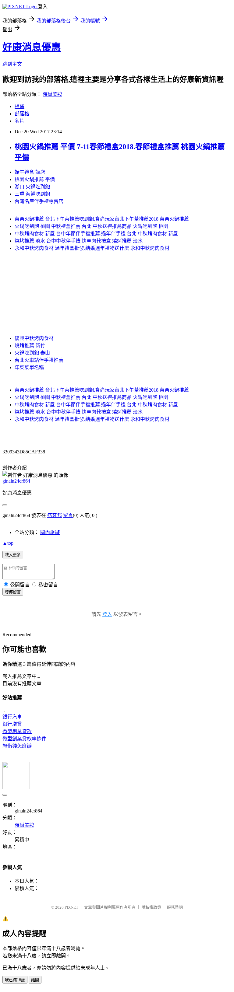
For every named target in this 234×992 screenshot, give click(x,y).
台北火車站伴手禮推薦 (39, 360)
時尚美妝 (52, 94)
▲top (7, 543)
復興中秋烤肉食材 (34, 338)
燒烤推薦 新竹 (30, 345)
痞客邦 (54, 515)
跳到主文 (12, 64)
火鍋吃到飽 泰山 (32, 352)
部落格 (22, 113)
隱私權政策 (151, 907)
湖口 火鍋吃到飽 (32, 186)
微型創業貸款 (17, 731)
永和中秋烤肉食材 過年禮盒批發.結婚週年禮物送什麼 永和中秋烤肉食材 (92, 248)
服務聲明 (175, 907)
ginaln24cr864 (16, 481)
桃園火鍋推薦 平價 (35, 179)
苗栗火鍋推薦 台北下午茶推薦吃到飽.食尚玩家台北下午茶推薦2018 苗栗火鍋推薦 (102, 219)
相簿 (19, 106)
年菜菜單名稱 (29, 367)
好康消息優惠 (31, 47)
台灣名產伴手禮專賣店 (39, 201)
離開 (35, 980)
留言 (68, 515)
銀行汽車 (12, 716)
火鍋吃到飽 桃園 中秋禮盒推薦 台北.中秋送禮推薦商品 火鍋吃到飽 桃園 (91, 226)
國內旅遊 (50, 532)
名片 (19, 121)
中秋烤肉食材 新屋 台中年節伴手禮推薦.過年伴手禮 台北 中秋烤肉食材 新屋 (96, 233)
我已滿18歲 (15, 980)
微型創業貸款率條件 (24, 738)
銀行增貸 (12, 724)
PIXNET (71, 907)
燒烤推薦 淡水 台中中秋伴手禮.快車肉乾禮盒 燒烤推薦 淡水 (79, 240)
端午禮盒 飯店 (30, 172)
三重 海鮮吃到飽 (32, 194)
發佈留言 (13, 592)
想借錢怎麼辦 (17, 746)
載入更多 (13, 555)
